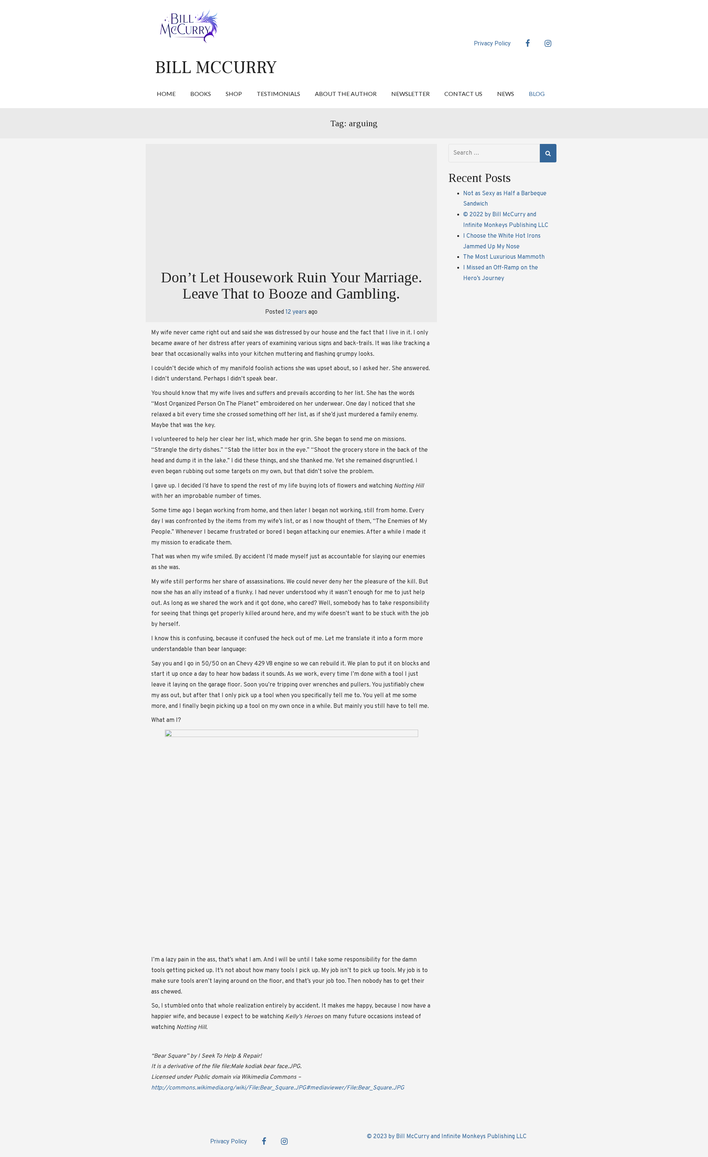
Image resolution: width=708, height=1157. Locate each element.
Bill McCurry (216, 67)
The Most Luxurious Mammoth (504, 257)
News (505, 93)
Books (200, 93)
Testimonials (278, 93)
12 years (296, 312)
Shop (234, 93)
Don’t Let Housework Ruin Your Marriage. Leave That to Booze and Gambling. (291, 285)
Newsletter (410, 93)
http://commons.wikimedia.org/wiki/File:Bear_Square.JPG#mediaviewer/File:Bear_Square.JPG (277, 1088)
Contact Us (463, 93)
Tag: (354, 123)
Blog (537, 93)
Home (166, 93)
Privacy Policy (492, 43)
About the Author (345, 93)
